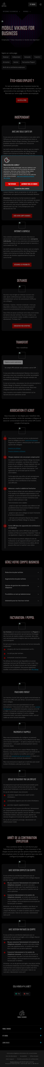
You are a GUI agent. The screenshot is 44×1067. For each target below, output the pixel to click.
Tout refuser (12, 184)
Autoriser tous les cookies (29, 184)
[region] (22, 173)
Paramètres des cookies (22, 188)
